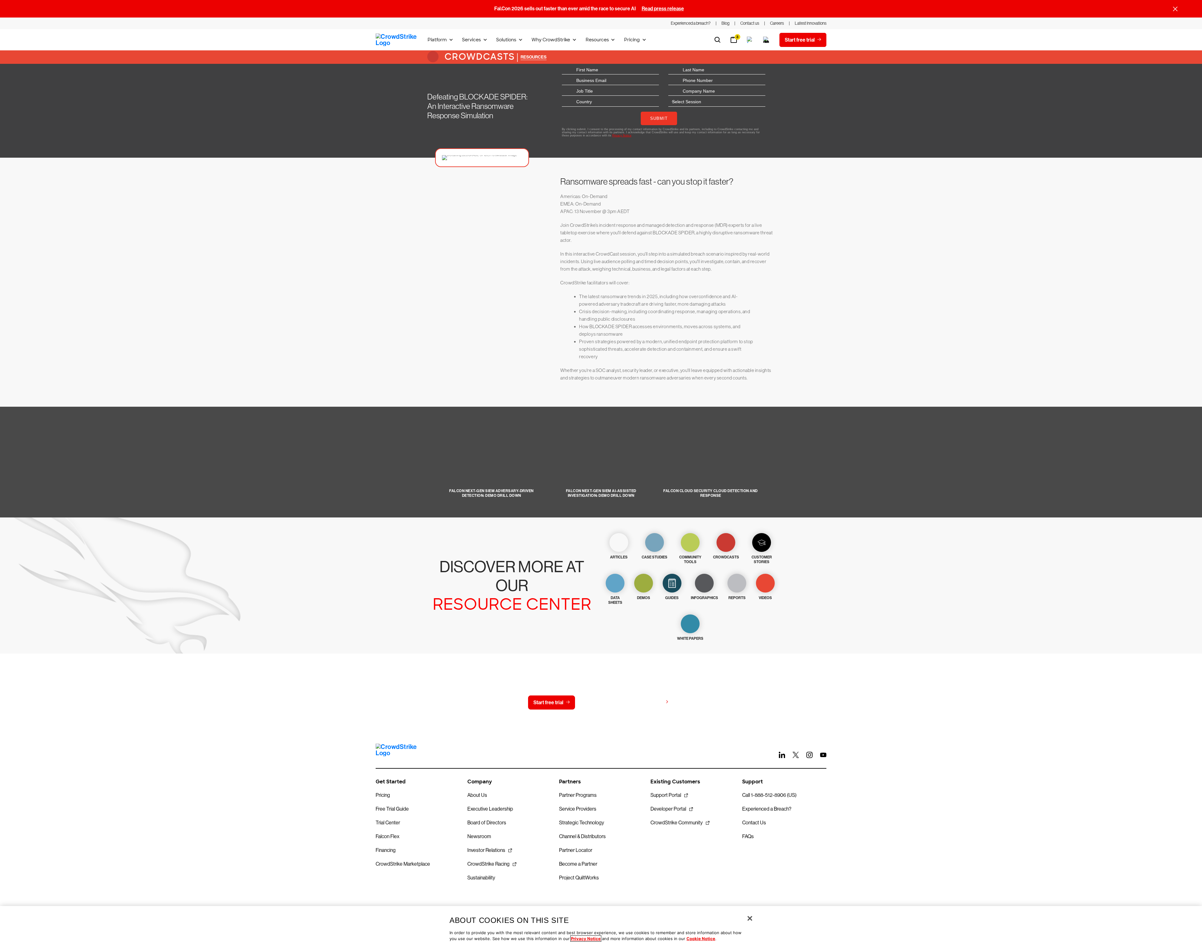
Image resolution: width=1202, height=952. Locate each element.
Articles (619, 557)
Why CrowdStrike (551, 40)
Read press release (663, 9)
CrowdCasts (478, 57)
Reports (737, 598)
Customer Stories (762, 559)
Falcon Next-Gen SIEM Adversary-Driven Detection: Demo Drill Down (491, 493)
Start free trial (548, 702)
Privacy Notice (586, 938)
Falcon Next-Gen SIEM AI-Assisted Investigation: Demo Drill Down (601, 493)
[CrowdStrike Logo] (397, 39)
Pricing (632, 40)
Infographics (704, 598)
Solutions (506, 40)
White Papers (690, 638)
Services (471, 40)
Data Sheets (615, 600)
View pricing (649, 702)
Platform (437, 40)
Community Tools (690, 559)
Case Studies (654, 557)
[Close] (749, 918)
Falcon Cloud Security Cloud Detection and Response (710, 493)
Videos (765, 598)
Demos (643, 598)
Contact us (599, 702)
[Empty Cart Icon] (766, 40)
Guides (672, 598)
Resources (597, 40)
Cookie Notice (700, 938)
